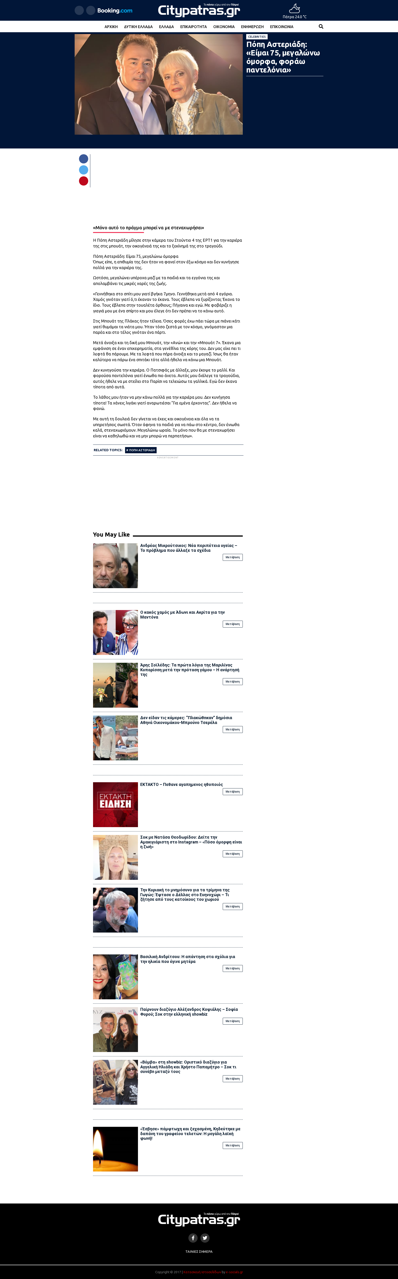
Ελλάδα (166, 27)
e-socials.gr (234, 1272)
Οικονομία (224, 27)
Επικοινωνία (281, 27)
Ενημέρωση (252, 27)
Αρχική (111, 27)
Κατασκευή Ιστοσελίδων (202, 1272)
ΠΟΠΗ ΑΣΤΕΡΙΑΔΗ (142, 450)
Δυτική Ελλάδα (138, 27)
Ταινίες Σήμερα (199, 1251)
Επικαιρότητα (193, 27)
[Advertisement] (168, 492)
